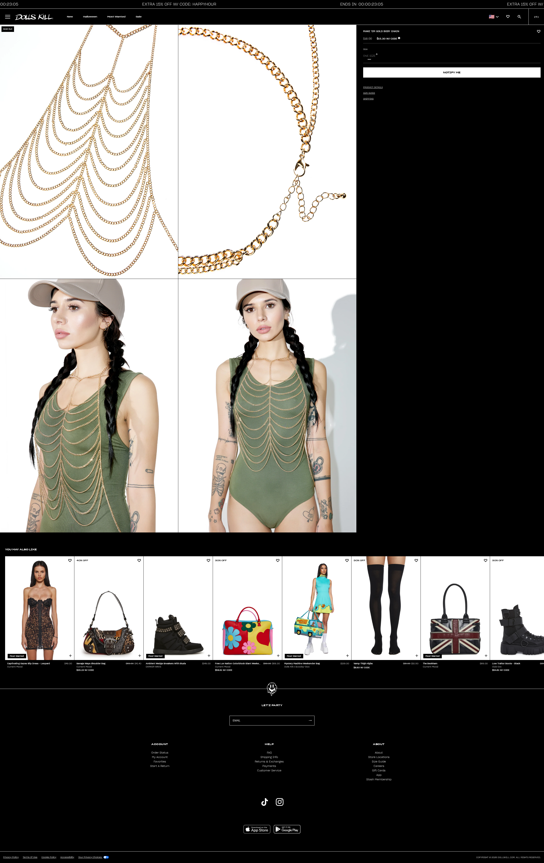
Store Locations (379, 757)
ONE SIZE (369, 56)
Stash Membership (378, 779)
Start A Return (159, 766)
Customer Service (269, 770)
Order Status (159, 752)
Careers (379, 766)
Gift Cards (378, 770)
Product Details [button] (373, 87)
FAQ (269, 752)
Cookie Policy (48, 857)
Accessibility (67, 857)
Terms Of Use (30, 857)
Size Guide (379, 761)
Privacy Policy (11, 857)
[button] (178, 4)
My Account (160, 757)
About (379, 752)
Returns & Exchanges (269, 761)
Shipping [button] (368, 99)
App (378, 775)
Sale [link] (139, 16)
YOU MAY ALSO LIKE (21, 549)
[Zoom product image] (89, 152)
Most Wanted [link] (116, 16)
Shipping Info (269, 757)
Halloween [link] (90, 16)
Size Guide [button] (369, 93)
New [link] (70, 16)
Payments (269, 766)
